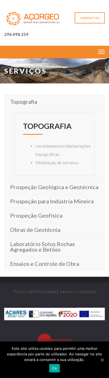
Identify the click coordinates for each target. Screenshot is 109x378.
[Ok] (102, 360)
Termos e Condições (77, 291)
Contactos (89, 18)
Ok (54, 368)
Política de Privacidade (34, 291)
